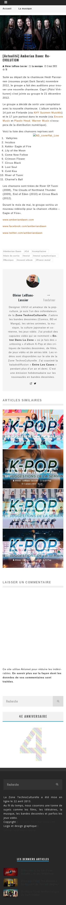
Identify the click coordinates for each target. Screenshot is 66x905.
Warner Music (40, 120)
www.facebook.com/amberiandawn (24, 226)
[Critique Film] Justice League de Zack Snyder (40, 892)
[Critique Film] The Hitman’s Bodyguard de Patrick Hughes (40, 882)
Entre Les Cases (43, 364)
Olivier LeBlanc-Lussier (15, 66)
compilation (39, 251)
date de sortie (12, 256)
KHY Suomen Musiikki (48, 112)
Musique (9, 260)
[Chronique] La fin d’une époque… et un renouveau (37, 871)
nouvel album (25, 260)
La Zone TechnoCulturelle (36, 822)
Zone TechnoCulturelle (31, 315)
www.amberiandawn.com (18, 219)
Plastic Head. (22, 120)
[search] (58, 701)
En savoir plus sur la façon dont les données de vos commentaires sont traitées (32, 677)
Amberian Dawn (12, 251)
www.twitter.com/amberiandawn (23, 232)
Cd (27, 251)
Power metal (44, 260)
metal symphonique (45, 256)
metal (27, 256)
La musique (37, 66)
